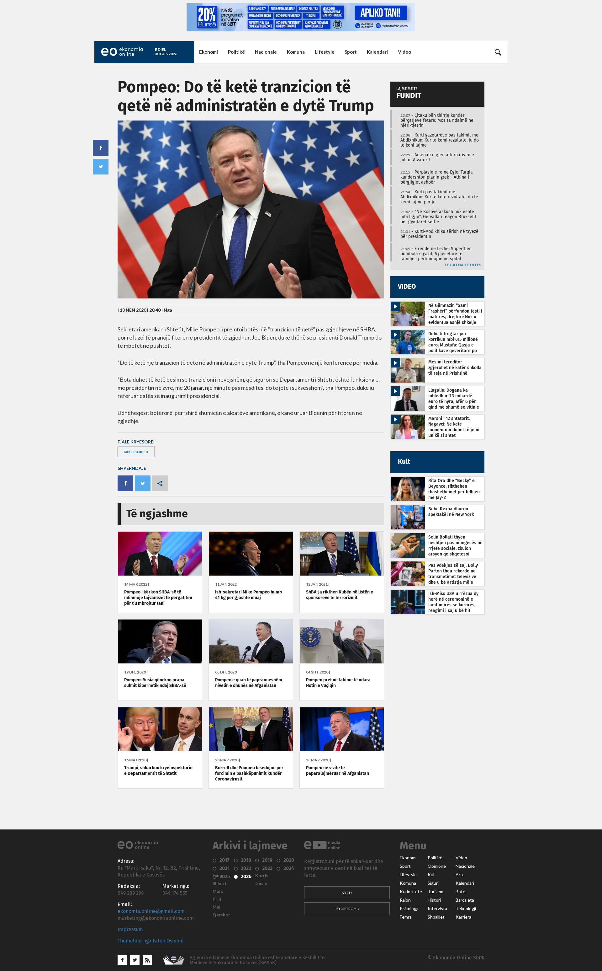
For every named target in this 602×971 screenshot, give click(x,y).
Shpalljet (436, 917)
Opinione (437, 866)
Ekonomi (208, 52)
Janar (218, 875)
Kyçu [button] (347, 892)
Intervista (437, 908)
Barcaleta (465, 900)
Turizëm (435, 891)
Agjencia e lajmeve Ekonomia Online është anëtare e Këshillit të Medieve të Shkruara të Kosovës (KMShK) (257, 960)
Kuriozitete (411, 891)
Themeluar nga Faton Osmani (151, 940)
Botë (460, 891)
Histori (434, 900)
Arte (460, 874)
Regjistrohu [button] (347, 908)
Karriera (463, 917)
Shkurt (220, 883)
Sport (351, 52)
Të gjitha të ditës (462, 265)
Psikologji (409, 908)
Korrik (262, 875)
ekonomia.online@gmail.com (151, 911)
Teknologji (466, 908)
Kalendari (377, 52)
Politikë (236, 52)
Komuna (296, 52)
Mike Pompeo (136, 451)
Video (404, 52)
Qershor (221, 915)
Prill (217, 899)
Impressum (130, 929)
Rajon (405, 900)
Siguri (433, 883)
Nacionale (266, 52)
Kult (432, 874)
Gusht (261, 883)
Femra (406, 917)
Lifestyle (325, 52)
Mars (218, 891)
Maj (216, 907)
